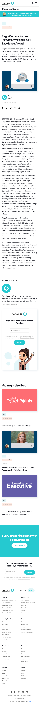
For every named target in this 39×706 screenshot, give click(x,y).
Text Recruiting (25, 600)
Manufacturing (5, 634)
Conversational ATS (7, 605)
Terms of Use (5, 678)
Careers (23, 670)
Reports (23, 651)
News (4, 23)
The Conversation (25, 654)
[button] (36, 3)
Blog (22, 648)
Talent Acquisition (7, 27)
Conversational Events (7, 610)
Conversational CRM (7, 602)
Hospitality (5, 639)
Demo (31, 590)
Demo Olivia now (19, 545)
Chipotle (4, 648)
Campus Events (25, 613)
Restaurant (5, 624)
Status (3, 673)
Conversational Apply (7, 607)
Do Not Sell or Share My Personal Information (18, 701)
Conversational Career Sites (9, 600)
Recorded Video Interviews (28, 602)
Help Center (24, 661)
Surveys (23, 610)
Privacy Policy (5, 675)
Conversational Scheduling (9, 613)
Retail (3, 622)
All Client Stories (6, 659)
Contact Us (24, 675)
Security (4, 670)
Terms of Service (6, 680)
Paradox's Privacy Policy (27, 338)
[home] (8, 3)
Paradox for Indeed (26, 629)
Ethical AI (23, 678)
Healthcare (5, 629)
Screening (23, 605)
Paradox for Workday (26, 622)
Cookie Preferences (19, 698)
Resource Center (10, 9)
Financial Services (6, 637)
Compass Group (6, 656)
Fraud (3, 683)
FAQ (22, 673)
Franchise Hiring (6, 627)
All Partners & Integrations (27, 632)
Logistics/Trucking (6, 632)
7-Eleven (4, 651)
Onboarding (24, 607)
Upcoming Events (25, 659)
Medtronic (4, 654)
